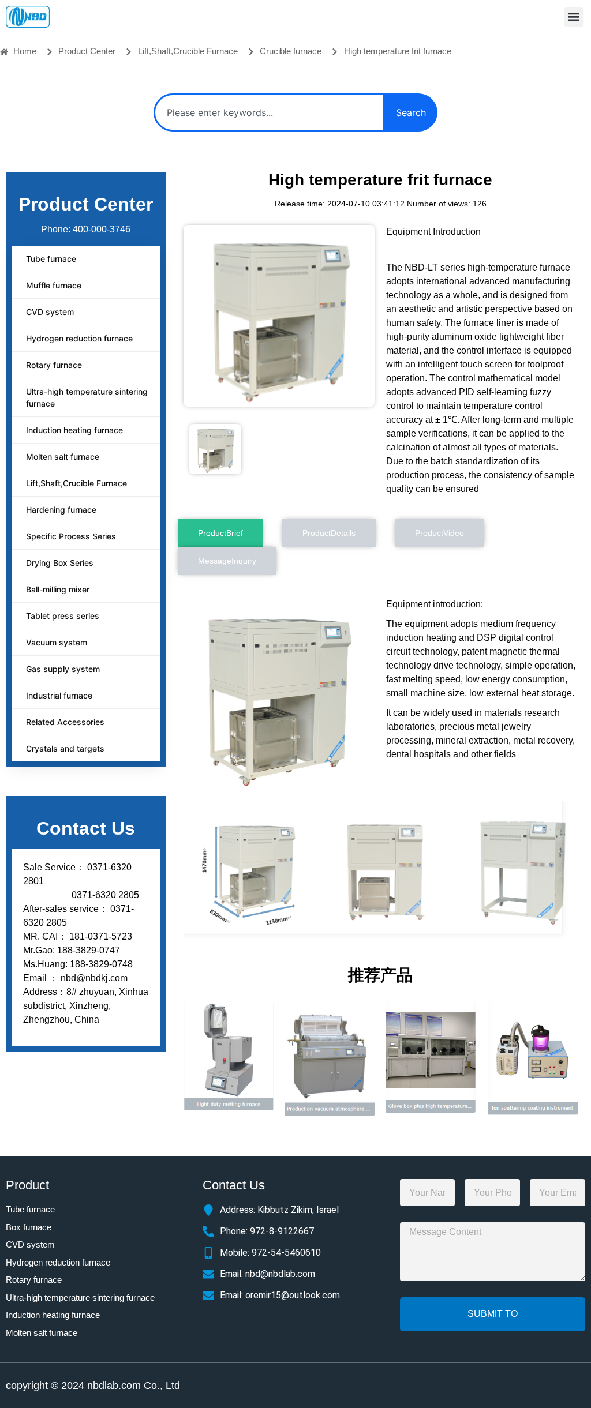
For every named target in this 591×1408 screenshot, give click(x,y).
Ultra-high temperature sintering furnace (87, 397)
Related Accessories (65, 722)
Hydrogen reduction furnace (79, 338)
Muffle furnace (53, 285)
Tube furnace (51, 259)
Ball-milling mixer (57, 589)
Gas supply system (63, 669)
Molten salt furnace (62, 456)
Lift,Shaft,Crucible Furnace (76, 483)
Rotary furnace (54, 365)
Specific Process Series (71, 536)
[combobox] (269, 112)
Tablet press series (62, 616)
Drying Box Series (59, 563)
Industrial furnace (59, 695)
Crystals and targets (65, 748)
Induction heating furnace (74, 430)
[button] (573, 17)
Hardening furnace (61, 510)
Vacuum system (56, 642)
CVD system (50, 312)
